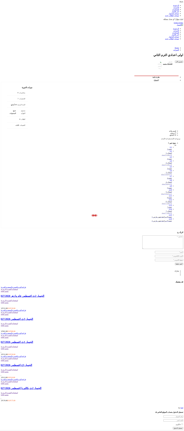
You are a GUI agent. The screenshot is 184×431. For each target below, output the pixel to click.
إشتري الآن (179, 62)
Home (177, 48)
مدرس (170, 62)
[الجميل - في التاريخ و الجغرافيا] (180, 25)
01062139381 (178, 23)
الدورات (176, 7)
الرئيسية (176, 5)
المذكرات (175, 9)
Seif (181, 408)
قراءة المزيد (21, 287)
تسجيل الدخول (174, 13)
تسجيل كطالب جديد (172, 15)
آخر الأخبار (175, 11)
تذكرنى (178, 424)
